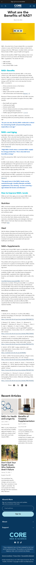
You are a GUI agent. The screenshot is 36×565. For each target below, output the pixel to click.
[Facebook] (15, 542)
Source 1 (25, 93)
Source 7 (4, 178)
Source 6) (8, 146)
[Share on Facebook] (14, 385)
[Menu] (2, 6)
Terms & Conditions (7, 556)
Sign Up (18, 514)
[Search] (5, 6)
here (8, 222)
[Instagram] (18, 542)
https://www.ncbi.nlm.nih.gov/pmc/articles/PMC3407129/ (17, 370)
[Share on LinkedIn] (22, 385)
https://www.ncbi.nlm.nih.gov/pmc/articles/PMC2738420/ (17, 333)
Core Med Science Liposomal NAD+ (10, 281)
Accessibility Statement (28, 556)
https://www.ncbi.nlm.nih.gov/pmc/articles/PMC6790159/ (17, 359)
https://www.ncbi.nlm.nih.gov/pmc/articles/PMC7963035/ (17, 380)
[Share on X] (18, 385)
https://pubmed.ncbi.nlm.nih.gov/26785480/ (13, 352)
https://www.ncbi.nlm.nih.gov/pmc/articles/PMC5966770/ (17, 344)
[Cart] (34, 6)
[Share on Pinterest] (26, 385)
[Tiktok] (21, 542)
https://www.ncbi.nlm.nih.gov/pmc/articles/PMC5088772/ (17, 319)
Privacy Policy (17, 556)
